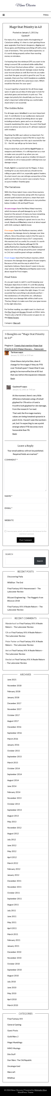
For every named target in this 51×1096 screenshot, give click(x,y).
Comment (11, 459)
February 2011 (13, 940)
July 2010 (11, 981)
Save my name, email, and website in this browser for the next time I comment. (26, 532)
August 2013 (13, 816)
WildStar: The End (15, 582)
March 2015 (12, 762)
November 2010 (14, 958)
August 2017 (13, 721)
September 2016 (14, 733)
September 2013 (14, 810)
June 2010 (11, 987)
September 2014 (14, 774)
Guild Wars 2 (12, 1036)
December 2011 (14, 881)
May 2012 (11, 851)
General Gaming (14, 1024)
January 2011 (13, 946)
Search (9, 554)
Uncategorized (13, 1066)
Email (8, 508)
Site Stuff (11, 1054)
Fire (9, 312)
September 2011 (14, 898)
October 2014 (13, 768)
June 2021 (11, 679)
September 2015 (14, 756)
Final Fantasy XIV (15, 1019)
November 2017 (14, 709)
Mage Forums (13, 317)
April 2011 (12, 928)
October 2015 (13, 750)
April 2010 (12, 999)
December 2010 (14, 952)
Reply (12, 378)
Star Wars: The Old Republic (19, 1060)
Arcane (23, 312)
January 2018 (13, 697)
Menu (46, 14)
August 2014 (13, 780)
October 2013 (13, 804)
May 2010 (11, 993)
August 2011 (13, 904)
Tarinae (14, 352)
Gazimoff (25, 35)
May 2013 (11, 821)
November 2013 (14, 798)
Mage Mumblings (14, 1042)
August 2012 (13, 833)
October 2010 (13, 964)
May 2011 (11, 922)
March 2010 (12, 1005)
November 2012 (14, 827)
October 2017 (13, 715)
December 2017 (14, 703)
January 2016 (13, 745)
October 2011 (13, 893)
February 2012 (13, 869)
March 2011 (12, 934)
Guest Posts (12, 1030)
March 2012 (12, 863)
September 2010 (14, 970)
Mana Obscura (25, 5)
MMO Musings (13, 1048)
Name (8, 496)
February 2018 (13, 691)
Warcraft (16, 323)
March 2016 (12, 739)
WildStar (11, 1078)
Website (9, 520)
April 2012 (12, 857)
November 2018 (14, 685)
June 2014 (11, 786)
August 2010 (13, 975)
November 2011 (14, 887)
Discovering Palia (15, 576)
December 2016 (14, 727)
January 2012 (13, 875)
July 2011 (11, 910)
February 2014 (13, 792)
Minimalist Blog (40, 1090)
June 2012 (11, 845)
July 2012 (11, 839)
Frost (14, 312)
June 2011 (11, 916)
